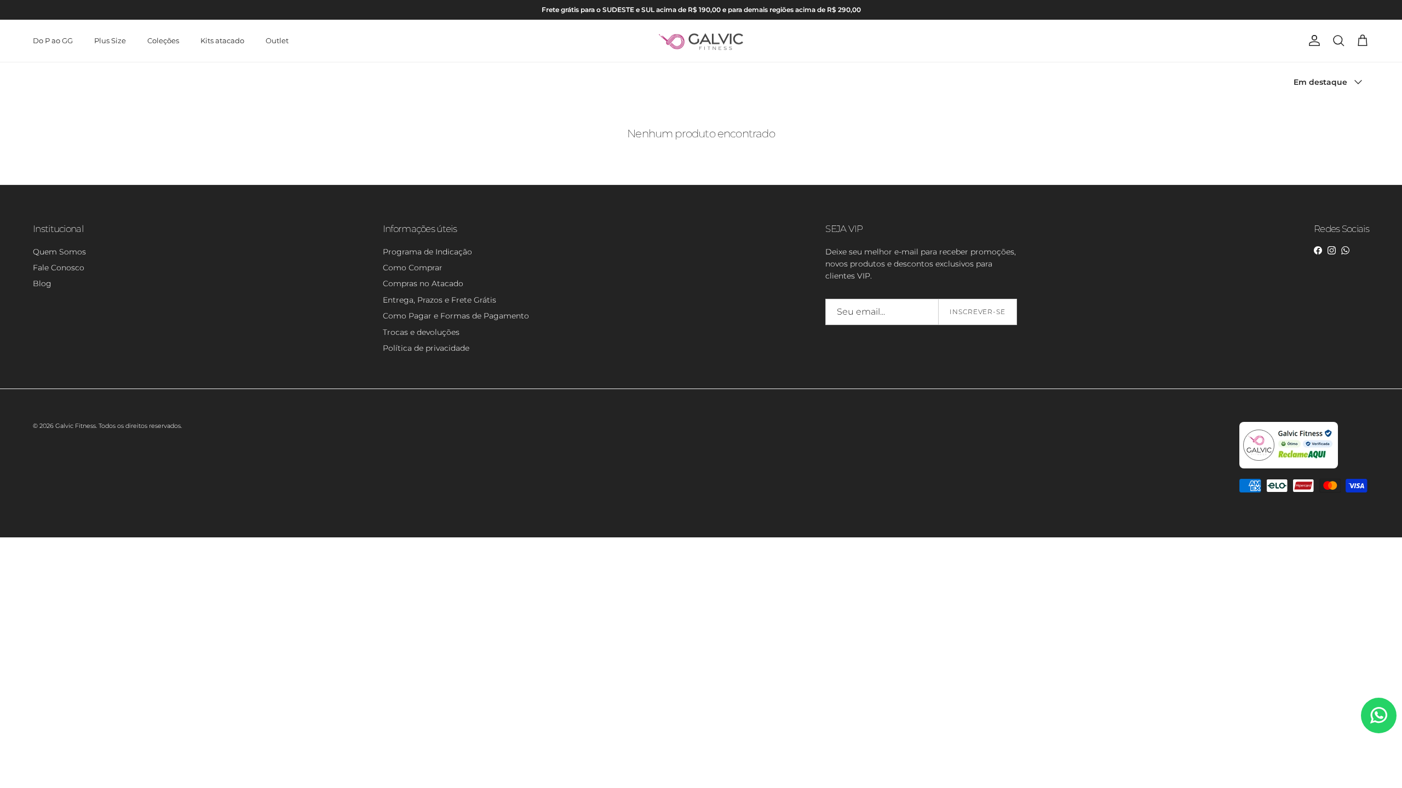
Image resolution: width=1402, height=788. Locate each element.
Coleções (163, 40)
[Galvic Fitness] (701, 41)
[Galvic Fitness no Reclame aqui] (1288, 466)
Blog (42, 283)
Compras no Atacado (423, 283)
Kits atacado (222, 40)
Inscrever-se (978, 312)
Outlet (277, 40)
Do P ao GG (53, 40)
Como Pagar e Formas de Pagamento (456, 316)
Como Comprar (413, 268)
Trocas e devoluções (421, 332)
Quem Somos (59, 252)
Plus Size (110, 40)
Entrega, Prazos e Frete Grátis (439, 300)
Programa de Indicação (427, 252)
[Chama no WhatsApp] (1379, 715)
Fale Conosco (58, 268)
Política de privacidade (426, 348)
